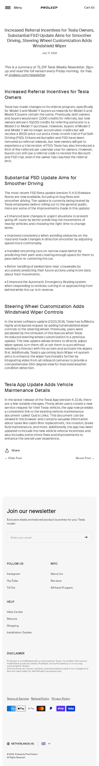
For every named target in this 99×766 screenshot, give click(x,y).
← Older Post (13, 458)
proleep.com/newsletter (27, 75)
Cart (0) (89, 9)
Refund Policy (40, 698)
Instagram (13, 574)
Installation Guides (19, 632)
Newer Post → (85, 458)
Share (16, 450)
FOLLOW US (15, 564)
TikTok (11, 588)
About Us (57, 574)
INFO (54, 564)
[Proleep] (49, 7)
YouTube (12, 581)
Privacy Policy (61, 698)
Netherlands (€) (22, 743)
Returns (12, 619)
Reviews (56, 581)
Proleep (18, 754)
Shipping (13, 626)
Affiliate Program (62, 588)
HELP (11, 602)
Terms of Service (18, 698)
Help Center (15, 612)
